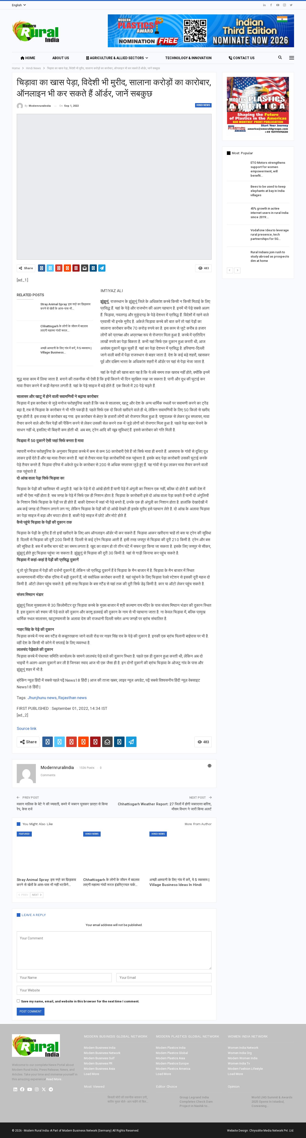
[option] (258, 214)
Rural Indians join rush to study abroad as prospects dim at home (270, 256)
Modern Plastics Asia (170, 1058)
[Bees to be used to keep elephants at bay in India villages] (237, 192)
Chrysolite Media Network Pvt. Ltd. (271, 1130)
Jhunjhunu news (42, 697)
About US (60, 58)
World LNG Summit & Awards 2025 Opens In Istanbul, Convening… (271, 1102)
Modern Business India (99, 1047)
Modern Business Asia (99, 1068)
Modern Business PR (98, 1063)
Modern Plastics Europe (172, 1063)
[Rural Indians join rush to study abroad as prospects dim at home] (237, 257)
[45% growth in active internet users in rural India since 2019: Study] (237, 214)
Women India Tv (239, 1063)
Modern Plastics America (173, 1068)
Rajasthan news (72, 697)
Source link (26, 728)
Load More (91, 1074)
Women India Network (243, 1047)
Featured (24, 834)
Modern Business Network (102, 1053)
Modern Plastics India (171, 1047)
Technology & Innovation (188, 58)
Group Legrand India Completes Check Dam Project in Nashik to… (196, 1102)
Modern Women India (242, 1058)
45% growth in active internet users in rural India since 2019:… (269, 213)
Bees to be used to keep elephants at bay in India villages (268, 191)
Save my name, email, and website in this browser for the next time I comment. (80, 1001)
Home (30, 58)
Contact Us (244, 58)
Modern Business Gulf (99, 1058)
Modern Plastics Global (172, 1053)
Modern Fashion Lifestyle (245, 1068)
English (17, 5)
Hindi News (203, 105)
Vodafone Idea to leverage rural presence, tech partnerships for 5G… (270, 234)
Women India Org (240, 1053)
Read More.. (54, 1079)
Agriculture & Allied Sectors (117, 58)
